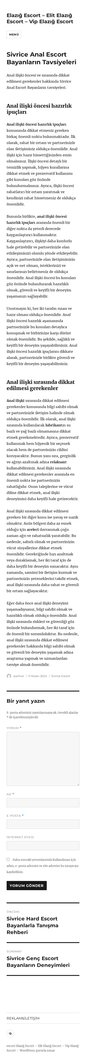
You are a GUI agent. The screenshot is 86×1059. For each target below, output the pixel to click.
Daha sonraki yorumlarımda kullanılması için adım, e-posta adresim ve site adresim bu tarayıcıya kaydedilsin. (42, 866)
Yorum (14, 728)
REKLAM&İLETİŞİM (23, 1018)
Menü (14, 34)
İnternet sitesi (20, 837)
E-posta (15, 816)
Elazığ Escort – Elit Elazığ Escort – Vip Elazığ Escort (40, 18)
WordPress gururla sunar (37, 1050)
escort (11, 1046)
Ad (10, 794)
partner (18, 676)
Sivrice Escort (60, 676)
